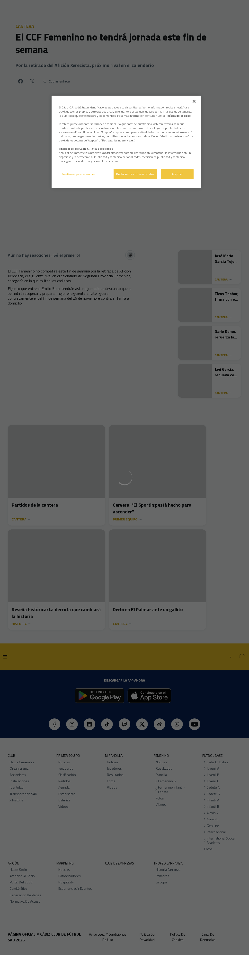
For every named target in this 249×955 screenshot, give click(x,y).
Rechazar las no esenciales (135, 174)
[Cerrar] (194, 101)
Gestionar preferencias (78, 174)
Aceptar (177, 174)
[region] (126, 142)
